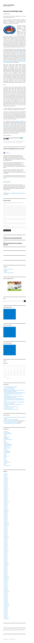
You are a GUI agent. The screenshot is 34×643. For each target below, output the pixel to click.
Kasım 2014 (6, 519)
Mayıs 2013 (6, 538)
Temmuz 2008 (6, 604)
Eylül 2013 (5, 535)
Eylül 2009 (6, 589)
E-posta (5, 221)
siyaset (5, 457)
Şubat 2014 (6, 530)
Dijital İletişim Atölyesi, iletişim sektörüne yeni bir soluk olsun (14, 390)
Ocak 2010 (6, 584)
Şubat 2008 (6, 610)
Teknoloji (5, 460)
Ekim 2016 (6, 499)
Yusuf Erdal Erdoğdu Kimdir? (9, 272)
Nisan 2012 (6, 552)
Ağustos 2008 (6, 603)
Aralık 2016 (6, 498)
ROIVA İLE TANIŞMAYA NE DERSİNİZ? (10, 391)
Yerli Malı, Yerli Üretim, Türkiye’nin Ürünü (11, 406)
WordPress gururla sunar (12, 639)
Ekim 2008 (6, 601)
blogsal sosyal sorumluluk (19, 121)
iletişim (19, 46)
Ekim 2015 (6, 509)
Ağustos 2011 (6, 562)
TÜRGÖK (23, 64)
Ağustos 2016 (6, 500)
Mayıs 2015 (6, 512)
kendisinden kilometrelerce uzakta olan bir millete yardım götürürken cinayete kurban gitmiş (14, 61)
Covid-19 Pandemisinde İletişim (9, 387)
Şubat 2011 (6, 569)
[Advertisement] (10, 314)
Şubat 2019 (6, 484)
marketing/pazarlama (7, 447)
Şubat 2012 (6, 555)
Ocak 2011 (5, 570)
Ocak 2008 (6, 611)
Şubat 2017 (6, 496)
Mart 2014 (6, 529)
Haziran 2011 (6, 564)
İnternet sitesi (6, 225)
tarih (5, 459)
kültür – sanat (6, 446)
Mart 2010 (6, 582)
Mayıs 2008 (6, 607)
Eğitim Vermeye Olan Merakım (9, 389)
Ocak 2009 (6, 597)
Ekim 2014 (6, 520)
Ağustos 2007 (6, 617)
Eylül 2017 (5, 492)
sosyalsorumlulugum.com (6, 142)
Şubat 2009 (6, 596)
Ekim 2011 (5, 559)
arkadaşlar (6, 431)
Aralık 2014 (6, 518)
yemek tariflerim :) (7, 465)
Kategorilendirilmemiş (8, 445)
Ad (4, 217)
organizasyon (6, 450)
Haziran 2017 (6, 493)
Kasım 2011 (6, 558)
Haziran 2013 (6, 537)
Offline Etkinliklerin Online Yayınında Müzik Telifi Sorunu (13, 396)
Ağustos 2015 (6, 510)
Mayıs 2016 (6, 503)
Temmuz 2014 (6, 524)
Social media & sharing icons (12, 642)
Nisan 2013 (6, 539)
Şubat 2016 (6, 505)
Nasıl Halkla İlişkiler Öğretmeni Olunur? (10, 420)
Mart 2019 (6, 483)
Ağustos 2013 (6, 536)
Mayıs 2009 (6, 592)
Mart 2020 (6, 479)
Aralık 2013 (6, 532)
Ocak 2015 (6, 517)
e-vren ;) (7, 152)
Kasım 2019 (6, 480)
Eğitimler (5, 270)
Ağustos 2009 (6, 590)
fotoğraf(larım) (6, 437)
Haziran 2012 (6, 550)
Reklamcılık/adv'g (7, 452)
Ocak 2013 (5, 543)
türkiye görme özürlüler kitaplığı (17, 142)
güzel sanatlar (6, 443)
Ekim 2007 (6, 615)
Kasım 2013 (6, 533)
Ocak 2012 (6, 556)
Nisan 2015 (6, 513)
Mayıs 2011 (6, 565)
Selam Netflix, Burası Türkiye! (9, 403)
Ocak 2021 (6, 477)
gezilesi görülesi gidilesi (8, 439)
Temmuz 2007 (6, 618)
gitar (5, 440)
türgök (12, 142)
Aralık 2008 (6, 598)
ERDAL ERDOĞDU (8, 5)
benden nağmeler (7, 432)
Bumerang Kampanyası (8, 433)
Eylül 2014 (6, 522)
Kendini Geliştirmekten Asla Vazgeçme (10, 386)
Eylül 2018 (6, 487)
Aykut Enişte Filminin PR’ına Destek (10, 397)
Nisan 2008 (6, 608)
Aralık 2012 (6, 544)
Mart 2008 (6, 609)
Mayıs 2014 (6, 526)
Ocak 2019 (6, 485)
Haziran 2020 (6, 478)
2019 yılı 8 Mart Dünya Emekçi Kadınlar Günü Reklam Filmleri (14, 402)
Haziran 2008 (6, 605)
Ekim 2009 (6, 588)
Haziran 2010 (6, 578)
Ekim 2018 (6, 486)
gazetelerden (6, 438)
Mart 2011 (5, 568)
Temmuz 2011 (6, 563)
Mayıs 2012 (6, 551)
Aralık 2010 (6, 571)
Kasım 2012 (6, 545)
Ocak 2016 (6, 506)
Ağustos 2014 (6, 523)
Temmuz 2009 (6, 591)
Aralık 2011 (6, 557)
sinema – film (6, 456)
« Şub (8, 378)
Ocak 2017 (5, 497)
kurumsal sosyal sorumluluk (17, 52)
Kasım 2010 (6, 572)
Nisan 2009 (6, 594)
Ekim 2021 (6, 474)
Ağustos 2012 (6, 549)
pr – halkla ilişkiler (7, 451)
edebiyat (5, 434)
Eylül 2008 (6, 602)
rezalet (5, 453)
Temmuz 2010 (6, 577)
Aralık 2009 (6, 585)
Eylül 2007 (6, 616)
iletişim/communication (8, 444)
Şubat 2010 (6, 583)
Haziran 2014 (6, 525)
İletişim (5, 271)
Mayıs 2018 (6, 490)
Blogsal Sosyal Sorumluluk (8, 269)
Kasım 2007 (6, 614)
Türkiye (5, 463)
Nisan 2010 (6, 581)
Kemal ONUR (8, 181)
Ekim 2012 (6, 546)
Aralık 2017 (6, 491)
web (5, 464)
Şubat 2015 (6, 516)
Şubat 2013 (6, 542)
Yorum (4, 204)
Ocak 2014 (6, 531)
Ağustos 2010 (6, 576)
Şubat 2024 (6, 473)
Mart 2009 (6, 595)
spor (5, 458)
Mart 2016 (6, 504)
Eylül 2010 (6, 575)
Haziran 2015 (6, 511)
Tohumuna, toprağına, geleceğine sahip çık (11, 409)
